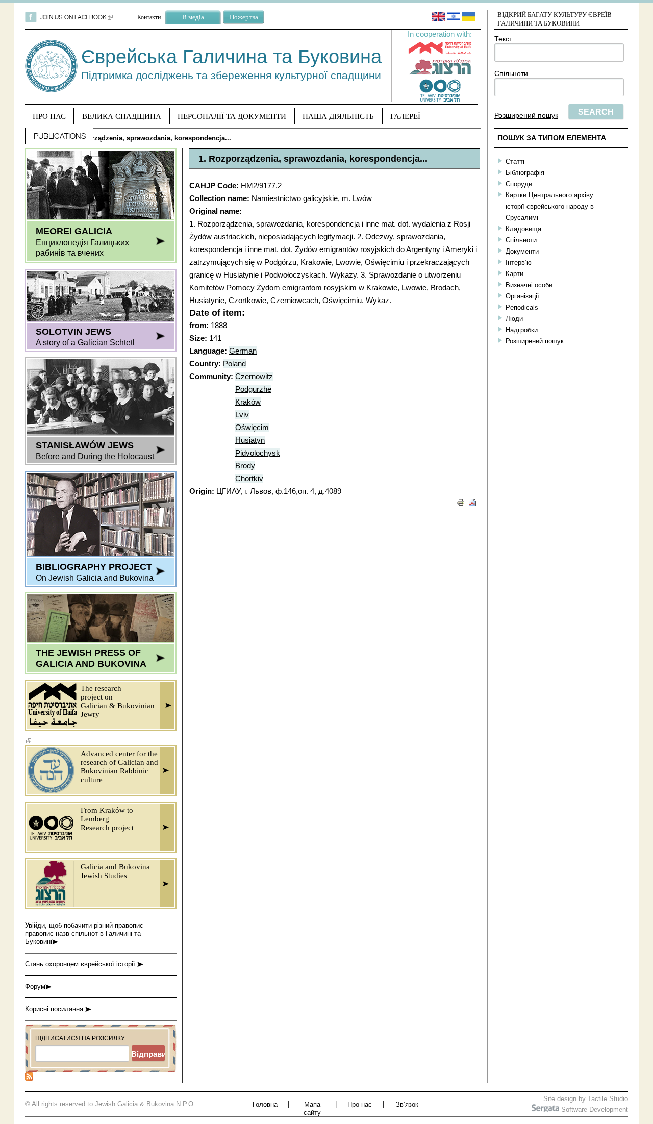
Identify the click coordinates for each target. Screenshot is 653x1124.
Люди (514, 318)
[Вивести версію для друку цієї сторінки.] (461, 502)
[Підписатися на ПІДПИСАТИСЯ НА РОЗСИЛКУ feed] (29, 1078)
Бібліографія (525, 173)
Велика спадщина (121, 116)
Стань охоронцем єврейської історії (81, 964)
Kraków (248, 401)
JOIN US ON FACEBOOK (76, 17)
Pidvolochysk (257, 452)
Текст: (504, 39)
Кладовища (523, 229)
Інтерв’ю (519, 262)
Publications (60, 136)
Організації (522, 296)
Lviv (242, 414)
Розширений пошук (526, 115)
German (243, 350)
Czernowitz (254, 376)
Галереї (405, 116)
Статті (515, 161)
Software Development (593, 1109)
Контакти (149, 17)
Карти (514, 274)
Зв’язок (407, 1104)
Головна (265, 1104)
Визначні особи (529, 285)
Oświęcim (252, 427)
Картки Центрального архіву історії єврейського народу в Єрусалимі (550, 206)
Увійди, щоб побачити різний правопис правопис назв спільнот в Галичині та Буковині (84, 933)
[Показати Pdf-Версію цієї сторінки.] (472, 502)
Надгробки (522, 330)
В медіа (193, 17)
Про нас (49, 116)
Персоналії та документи (232, 116)
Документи (522, 251)
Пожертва (244, 17)
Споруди (519, 184)
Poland (234, 363)
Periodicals (522, 307)
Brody (245, 465)
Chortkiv (249, 478)
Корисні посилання (55, 1009)
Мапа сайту (312, 1108)
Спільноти (511, 73)
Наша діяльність (338, 116)
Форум (35, 986)
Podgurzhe (253, 389)
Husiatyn (250, 440)
